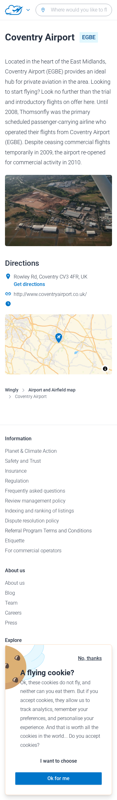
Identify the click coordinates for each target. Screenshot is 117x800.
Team (11, 603)
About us (15, 583)
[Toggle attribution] (105, 368)
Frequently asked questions (35, 491)
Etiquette (14, 541)
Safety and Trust (23, 461)
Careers (13, 613)
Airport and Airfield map (52, 389)
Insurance (16, 471)
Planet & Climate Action (31, 451)
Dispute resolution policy (32, 521)
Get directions (29, 284)
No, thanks (90, 658)
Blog (10, 593)
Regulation (17, 481)
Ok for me (58, 778)
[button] (58, 338)
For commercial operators (33, 551)
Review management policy (35, 501)
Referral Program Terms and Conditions (48, 531)
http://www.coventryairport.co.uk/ (50, 294)
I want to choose (58, 761)
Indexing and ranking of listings (39, 511)
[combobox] (74, 10)
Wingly (11, 389)
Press (11, 623)
